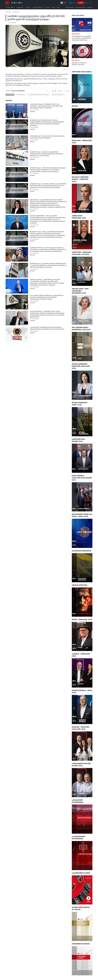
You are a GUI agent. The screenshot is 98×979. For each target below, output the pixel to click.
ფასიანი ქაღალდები (57, 94)
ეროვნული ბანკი (20, 94)
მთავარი (8, 12)
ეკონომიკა (16, 12)
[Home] (7, 2)
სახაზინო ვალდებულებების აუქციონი (38, 94)
